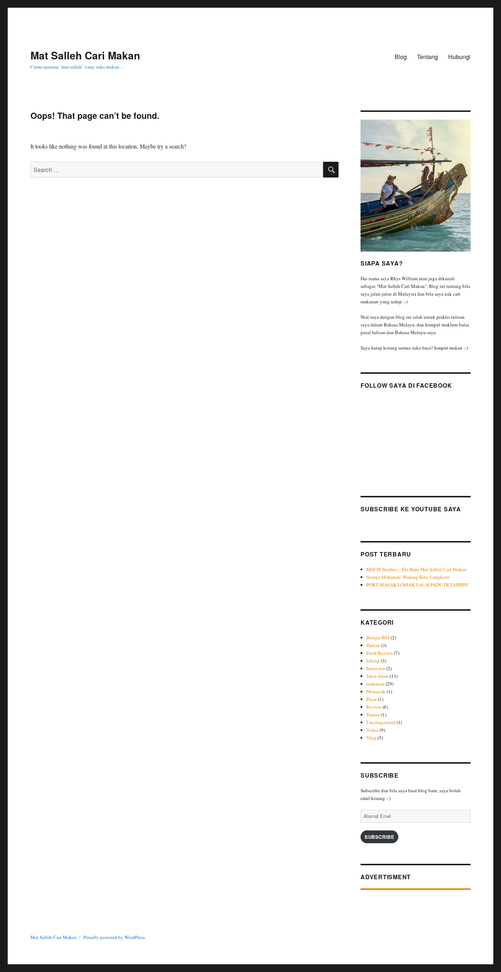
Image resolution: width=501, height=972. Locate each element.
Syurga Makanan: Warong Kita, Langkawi (408, 577)
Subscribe (379, 836)
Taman (373, 714)
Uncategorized (380, 722)
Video (372, 730)
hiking (373, 660)
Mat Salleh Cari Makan (85, 55)
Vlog (371, 737)
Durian (373, 645)
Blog (401, 56)
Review (373, 707)
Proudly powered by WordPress (114, 937)
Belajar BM (378, 637)
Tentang (427, 56)
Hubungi (459, 56)
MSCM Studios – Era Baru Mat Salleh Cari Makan (417, 569)
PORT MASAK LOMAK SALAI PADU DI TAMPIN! (417, 584)
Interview (375, 668)
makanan (375, 683)
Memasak (375, 691)
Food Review (379, 653)
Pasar (371, 699)
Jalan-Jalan (377, 676)
